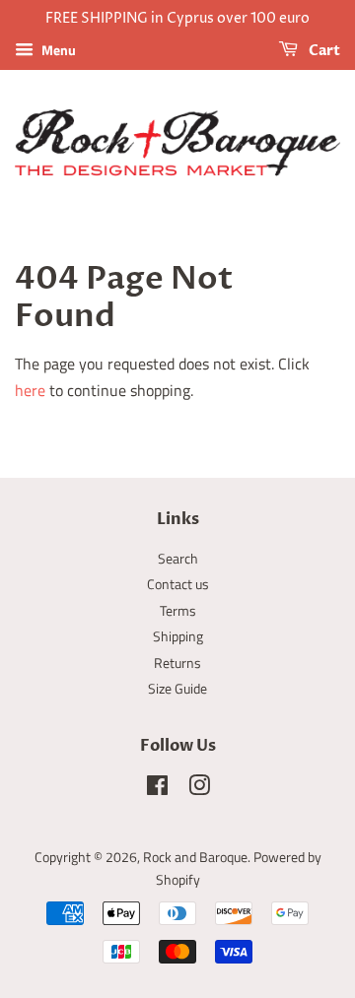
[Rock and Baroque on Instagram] (199, 789)
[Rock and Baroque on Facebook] (157, 789)
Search (178, 558)
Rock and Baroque (195, 857)
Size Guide (177, 689)
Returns (177, 663)
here (30, 390)
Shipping (178, 636)
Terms (178, 611)
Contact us (178, 584)
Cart (323, 50)
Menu (57, 49)
